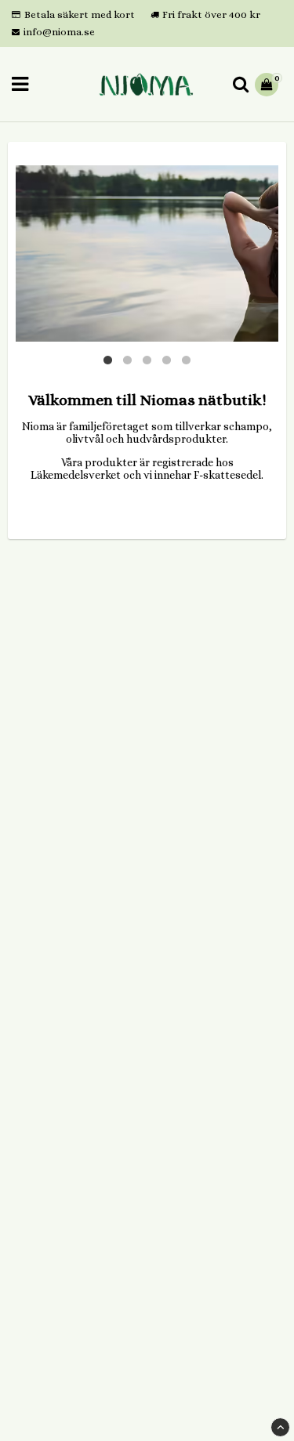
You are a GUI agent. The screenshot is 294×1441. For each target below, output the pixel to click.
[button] (268, 84)
